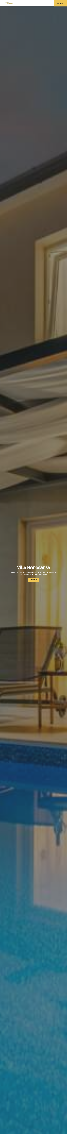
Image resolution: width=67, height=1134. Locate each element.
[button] (45, 3)
